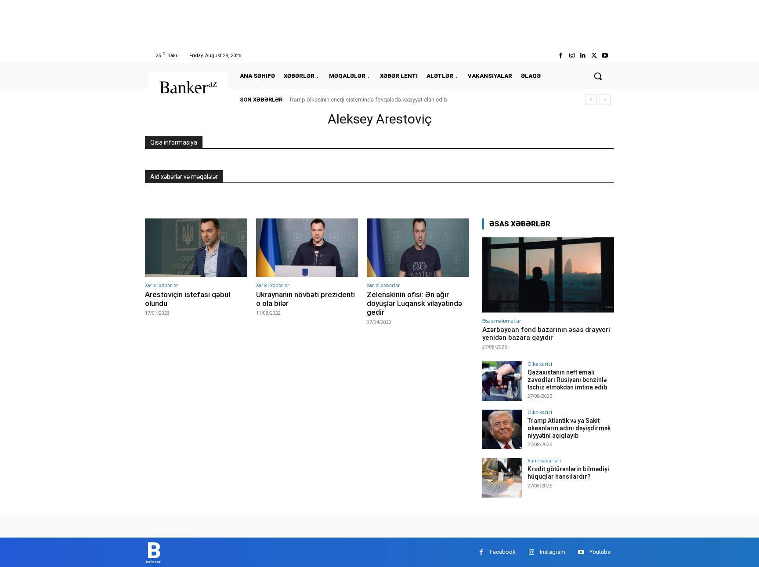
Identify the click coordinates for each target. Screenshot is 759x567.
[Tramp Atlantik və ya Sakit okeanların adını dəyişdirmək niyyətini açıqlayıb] (502, 429)
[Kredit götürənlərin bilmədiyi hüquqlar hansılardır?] (502, 478)
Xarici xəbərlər (161, 285)
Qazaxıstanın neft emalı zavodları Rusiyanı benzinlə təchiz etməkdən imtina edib (567, 380)
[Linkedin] (582, 55)
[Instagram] (571, 55)
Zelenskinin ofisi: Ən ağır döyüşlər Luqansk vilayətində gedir (414, 303)
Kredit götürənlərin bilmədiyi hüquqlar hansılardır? (568, 472)
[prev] (591, 99)
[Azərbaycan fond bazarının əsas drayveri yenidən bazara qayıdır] (548, 275)
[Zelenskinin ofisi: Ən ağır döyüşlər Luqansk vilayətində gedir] (418, 247)
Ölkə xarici (540, 363)
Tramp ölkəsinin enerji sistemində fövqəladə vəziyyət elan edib (368, 99)
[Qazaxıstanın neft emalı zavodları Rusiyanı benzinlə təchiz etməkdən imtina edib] (502, 381)
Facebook (503, 552)
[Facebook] (560, 55)
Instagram (552, 552)
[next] (605, 99)
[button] (598, 76)
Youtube (600, 552)
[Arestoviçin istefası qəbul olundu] (196, 247)
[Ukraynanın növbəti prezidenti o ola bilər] (307, 247)
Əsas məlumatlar (501, 320)
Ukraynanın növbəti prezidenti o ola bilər (305, 299)
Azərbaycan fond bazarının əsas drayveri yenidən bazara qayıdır (546, 334)
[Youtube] (605, 55)
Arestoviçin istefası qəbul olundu (187, 299)
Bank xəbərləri (544, 460)
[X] (594, 55)
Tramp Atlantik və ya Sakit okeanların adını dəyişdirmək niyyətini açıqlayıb (569, 428)
